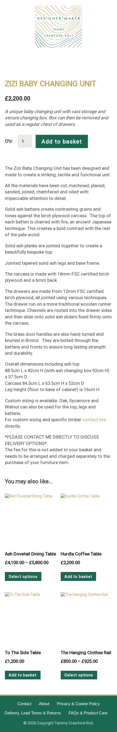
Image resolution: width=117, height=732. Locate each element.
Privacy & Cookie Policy (78, 703)
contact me (94, 419)
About (44, 703)
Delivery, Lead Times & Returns (33, 713)
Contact (24, 703)
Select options (23, 576)
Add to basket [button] (78, 576)
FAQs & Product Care (88, 713)
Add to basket (61, 141)
